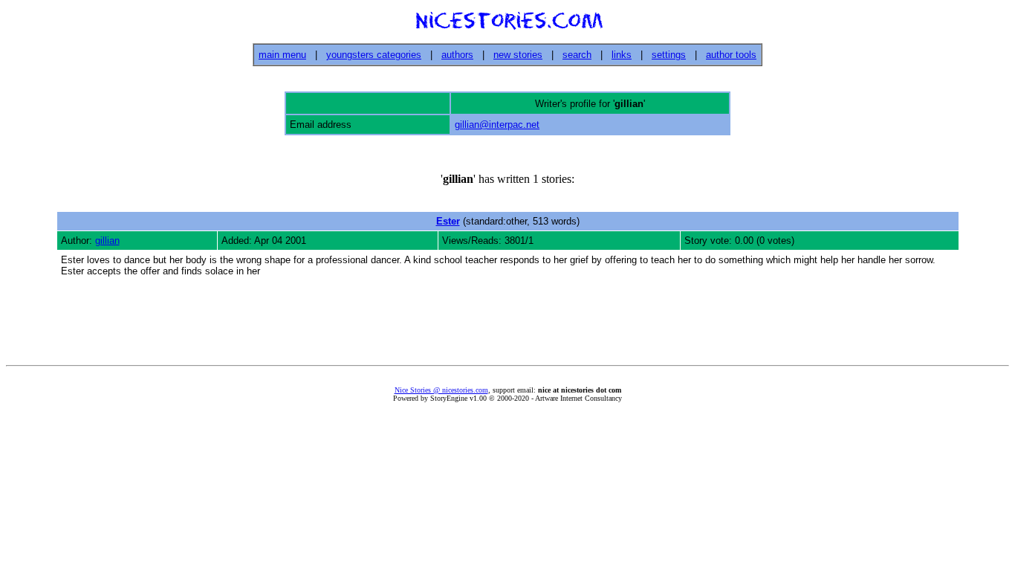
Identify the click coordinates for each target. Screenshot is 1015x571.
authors (457, 54)
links (622, 54)
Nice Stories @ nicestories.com (441, 390)
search (576, 54)
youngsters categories (373, 54)
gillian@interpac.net (497, 124)
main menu (282, 54)
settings (669, 54)
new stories (517, 54)
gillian (107, 240)
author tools (731, 54)
